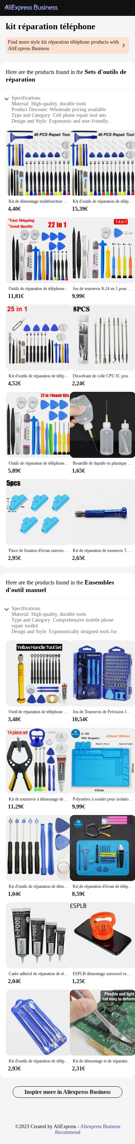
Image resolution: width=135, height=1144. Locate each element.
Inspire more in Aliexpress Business (67, 1092)
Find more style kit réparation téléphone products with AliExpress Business (63, 45)
